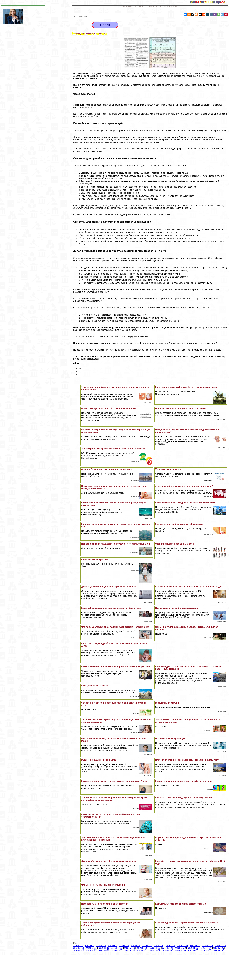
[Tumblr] (211, 14)
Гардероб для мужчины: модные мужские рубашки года (111, 608)
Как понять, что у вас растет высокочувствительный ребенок (114, 781)
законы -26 (78, 950)
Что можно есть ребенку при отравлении (103, 885)
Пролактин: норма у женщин (170, 738)
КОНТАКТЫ (152, 7)
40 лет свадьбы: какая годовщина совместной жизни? (184, 486)
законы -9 (170, 945)
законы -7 (147, 945)
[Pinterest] (226, 14)
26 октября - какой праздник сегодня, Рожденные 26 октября (113, 449)
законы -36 (206, 950)
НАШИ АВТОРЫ (168, 7)
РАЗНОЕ (139, 7)
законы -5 (124, 945)
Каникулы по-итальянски (94, 685)
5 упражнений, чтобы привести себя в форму (179, 524)
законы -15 (91, 948)
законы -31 (142, 950)
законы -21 (167, 948)
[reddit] (203, 14)
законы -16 (104, 948)
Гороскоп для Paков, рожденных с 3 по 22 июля (180, 408)
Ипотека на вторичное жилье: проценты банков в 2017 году (187, 760)
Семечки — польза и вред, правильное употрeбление (183, 798)
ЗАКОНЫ (127, 7)
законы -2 (89, 945)
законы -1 (78, 945)
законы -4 (112, 945)
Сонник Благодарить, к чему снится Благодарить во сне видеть (189, 587)
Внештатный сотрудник (167, 703)
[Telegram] (222, 14)
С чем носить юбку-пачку (94, 559)
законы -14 (78, 948)
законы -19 (142, 948)
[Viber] (215, 14)
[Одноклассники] (189, 14)
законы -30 (129, 950)
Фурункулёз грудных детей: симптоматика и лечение (109, 861)
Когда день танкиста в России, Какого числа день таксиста (186, 387)
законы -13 (220, 945)
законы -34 (180, 950)
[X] (192, 14)
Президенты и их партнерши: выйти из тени (104, 904)
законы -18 (129, 948)
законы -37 (218, 950)
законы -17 (116, 948)
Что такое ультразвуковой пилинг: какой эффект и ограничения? (116, 627)
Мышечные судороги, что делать (98, 760)
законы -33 (167, 950)
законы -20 (155, 948)
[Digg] (200, 14)
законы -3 (101, 945)
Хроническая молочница (168, 469)
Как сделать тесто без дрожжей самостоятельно (180, 904)
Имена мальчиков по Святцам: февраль (176, 608)
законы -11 (195, 945)
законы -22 (180, 948)
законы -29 (116, 950)
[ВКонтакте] (185, 14)
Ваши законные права (209, 2)
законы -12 (207, 945)
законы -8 (158, 945)
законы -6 (135, 945)
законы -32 (155, 950)
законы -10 (182, 945)
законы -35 (193, 950)
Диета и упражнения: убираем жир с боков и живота (108, 587)
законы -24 (206, 948)
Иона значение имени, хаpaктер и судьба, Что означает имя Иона (115, 544)
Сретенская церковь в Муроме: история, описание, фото (185, 503)
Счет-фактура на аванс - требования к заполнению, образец (187, 923)
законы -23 (193, 948)
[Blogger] (196, 14)
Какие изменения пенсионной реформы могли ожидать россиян (115, 666)
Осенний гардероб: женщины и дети (174, 544)
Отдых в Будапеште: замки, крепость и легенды (106, 469)
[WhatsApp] (218, 14)
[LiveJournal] (207, 14)
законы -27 (91, 950)
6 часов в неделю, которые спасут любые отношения (183, 781)
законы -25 (218, 948)
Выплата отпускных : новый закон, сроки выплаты (108, 408)
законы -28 (104, 950)
